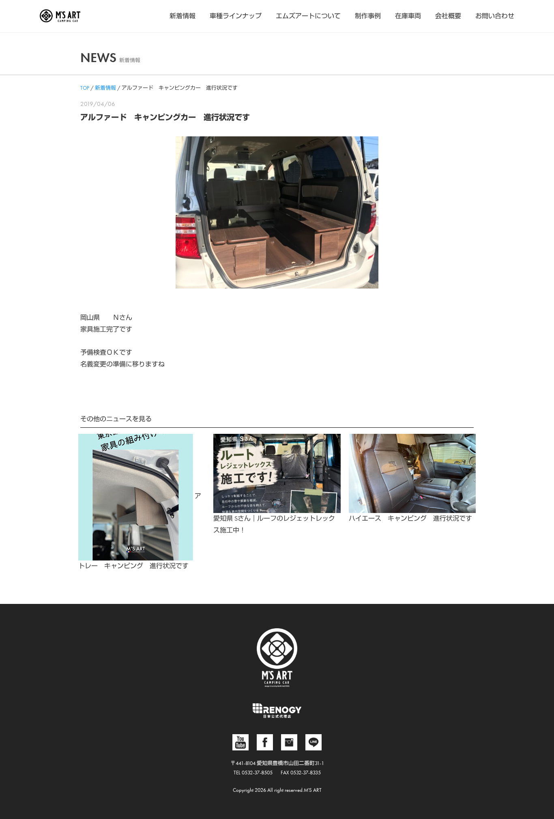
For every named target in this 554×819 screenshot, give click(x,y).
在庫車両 (408, 16)
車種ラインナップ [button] (236, 16)
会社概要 (448, 16)
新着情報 (182, 16)
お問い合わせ (494, 16)
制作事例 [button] (368, 16)
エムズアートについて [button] (308, 16)
